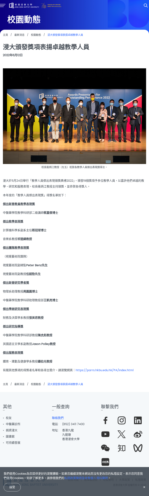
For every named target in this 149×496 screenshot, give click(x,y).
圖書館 (10, 436)
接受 (12, 487)
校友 (9, 418)
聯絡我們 (58, 418)
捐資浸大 (11, 430)
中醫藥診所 (13, 424)
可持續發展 (13, 443)
